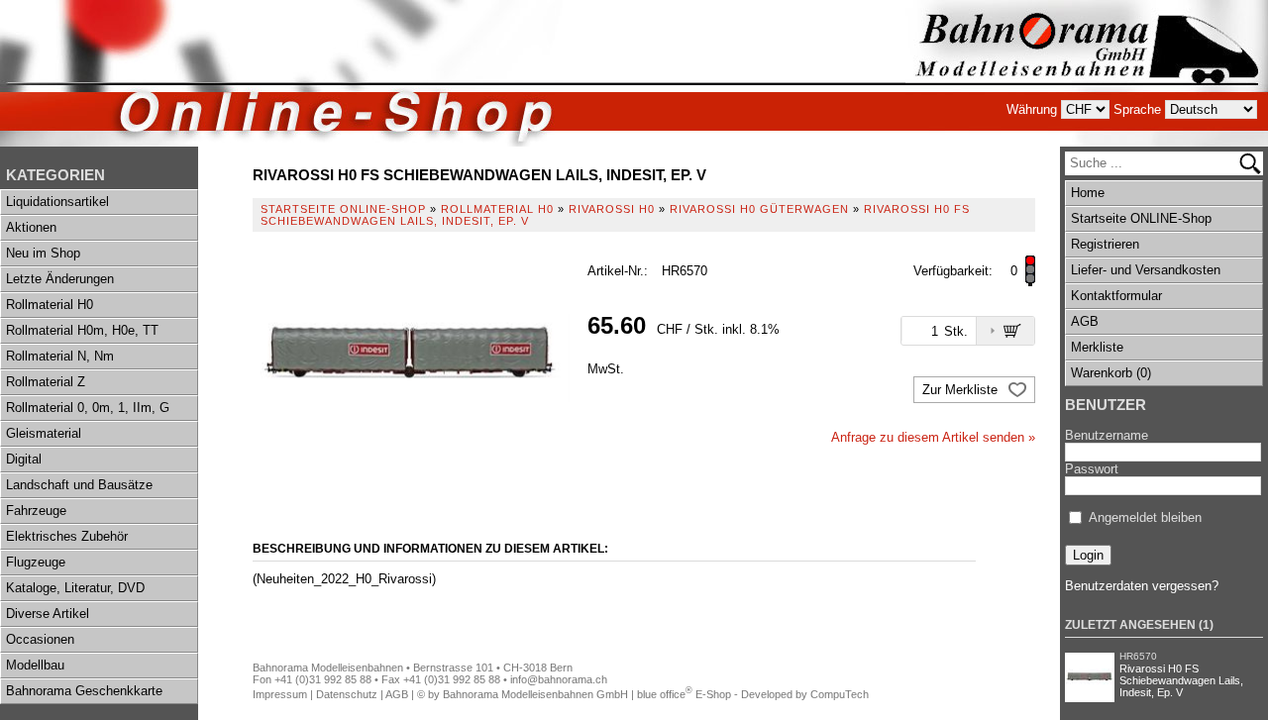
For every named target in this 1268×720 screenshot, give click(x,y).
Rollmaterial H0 (49, 304)
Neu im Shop (43, 253)
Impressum (280, 694)
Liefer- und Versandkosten (1145, 269)
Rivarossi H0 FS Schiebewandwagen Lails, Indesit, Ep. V (1181, 680)
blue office (664, 694)
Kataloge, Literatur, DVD (75, 587)
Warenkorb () (1111, 372)
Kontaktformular (1116, 295)
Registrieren (1105, 244)
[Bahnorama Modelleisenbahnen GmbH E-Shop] (1086, 73)
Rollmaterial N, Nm (60, 356)
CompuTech (839, 694)
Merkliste (1097, 347)
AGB (1085, 321)
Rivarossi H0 (612, 209)
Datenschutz (346, 694)
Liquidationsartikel (57, 201)
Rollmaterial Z (45, 381)
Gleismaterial (43, 433)
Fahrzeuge (36, 510)
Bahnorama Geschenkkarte (84, 690)
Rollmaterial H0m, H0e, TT (82, 330)
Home (1088, 192)
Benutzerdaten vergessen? (1141, 585)
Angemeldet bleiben (1145, 517)
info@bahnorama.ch (558, 679)
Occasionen (40, 639)
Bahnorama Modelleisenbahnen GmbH (535, 694)
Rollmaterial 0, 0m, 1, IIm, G (87, 407)
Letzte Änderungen (60, 278)
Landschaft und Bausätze (79, 484)
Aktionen (31, 227)
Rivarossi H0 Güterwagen (759, 209)
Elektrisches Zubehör (67, 536)
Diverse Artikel (47, 613)
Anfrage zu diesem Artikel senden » (933, 437)
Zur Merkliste (962, 389)
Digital (24, 459)
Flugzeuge (35, 562)
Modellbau (35, 665)
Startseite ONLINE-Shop (1141, 218)
